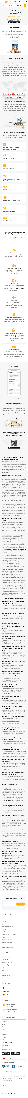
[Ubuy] (6, 1)
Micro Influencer (6, 939)
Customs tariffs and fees (9, 934)
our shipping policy (18, 288)
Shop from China (18, 1078)
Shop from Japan (7, 1076)
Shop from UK (16, 1074)
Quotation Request (7, 924)
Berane (4, 1037)
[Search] (25, 5)
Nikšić (3, 1024)
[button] (16, 2)
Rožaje (3, 1040)
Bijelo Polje (5, 1032)
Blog (3, 967)
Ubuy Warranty (6, 945)
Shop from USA (6, 1074)
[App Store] (11, 22)
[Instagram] (6, 1093)
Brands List (5, 959)
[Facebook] (3, 1093)
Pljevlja (4, 1029)
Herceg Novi (5, 1027)
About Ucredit (5, 973)
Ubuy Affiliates (6, 975)
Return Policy (5, 965)
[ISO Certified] (16, 1066)
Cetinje (4, 1034)
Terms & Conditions (8, 1088)
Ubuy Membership (7, 942)
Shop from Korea (7, 1078)
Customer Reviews (7, 962)
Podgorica (5, 1021)
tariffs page (7, 693)
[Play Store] (15, 1053)
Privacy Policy (18, 1088)
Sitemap (4, 929)
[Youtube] (9, 1093)
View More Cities (6, 1042)
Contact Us (14, 820)
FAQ (3, 970)
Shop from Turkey (7, 1080)
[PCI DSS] (5, 1066)
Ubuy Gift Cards (6, 978)
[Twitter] (12, 1093)
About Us (4, 919)
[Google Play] (17, 22)
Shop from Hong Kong (19, 1076)
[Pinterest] (15, 1093)
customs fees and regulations (14, 337)
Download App (6, 957)
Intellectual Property (7, 926)
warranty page (6, 800)
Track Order (5, 932)
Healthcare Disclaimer (8, 947)
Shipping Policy (6, 937)
